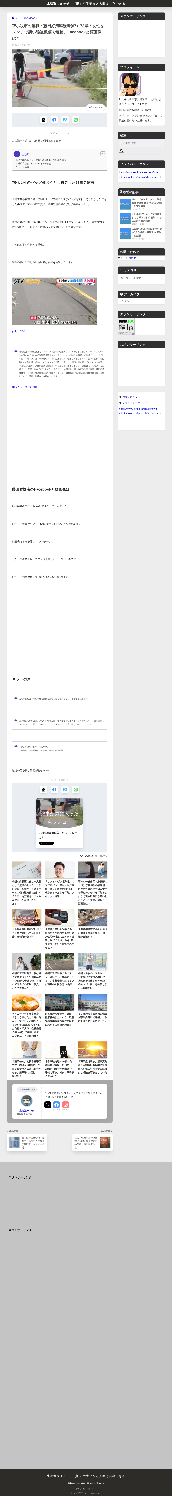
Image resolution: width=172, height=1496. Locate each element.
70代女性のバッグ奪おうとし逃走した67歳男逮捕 (42, 159)
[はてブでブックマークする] (65, 120)
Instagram (65, 1109)
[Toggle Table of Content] (101, 153)
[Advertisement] (59, 421)
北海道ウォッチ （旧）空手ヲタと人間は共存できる (86, 4)
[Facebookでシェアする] (54, 120)
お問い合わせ (128, 257)
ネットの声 (23, 167)
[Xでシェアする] (43, 120)
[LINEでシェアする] (75, 120)
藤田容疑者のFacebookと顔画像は (34, 163)
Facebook (56, 1109)
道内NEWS (101, 855)
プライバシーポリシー (86, 1489)
